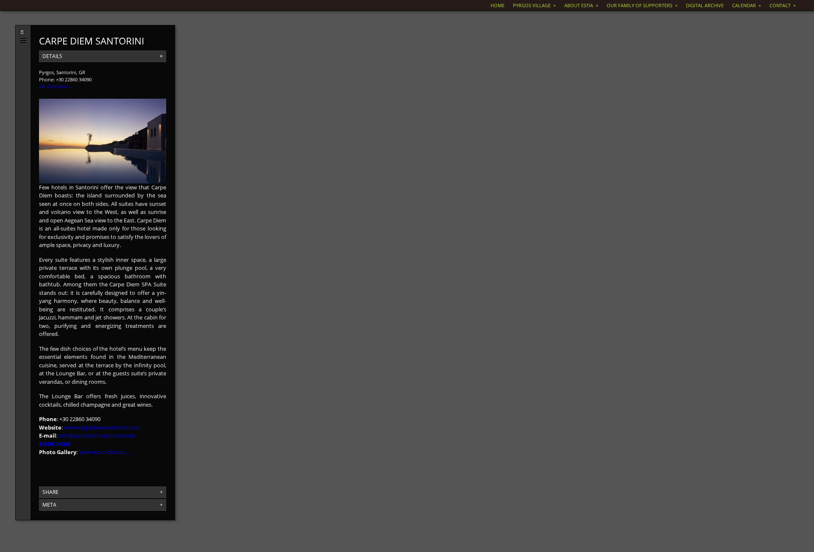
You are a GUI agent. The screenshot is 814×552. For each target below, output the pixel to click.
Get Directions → (56, 86)
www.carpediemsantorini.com (101, 427)
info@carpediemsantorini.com (97, 435)
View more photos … (105, 452)
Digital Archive (705, 5)
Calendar (746, 5)
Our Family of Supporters (642, 5)
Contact (782, 5)
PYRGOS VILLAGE (534, 5)
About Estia (581, 5)
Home (498, 5)
